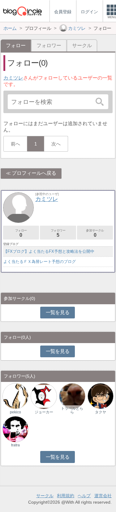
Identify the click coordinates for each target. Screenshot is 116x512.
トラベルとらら (72, 410)
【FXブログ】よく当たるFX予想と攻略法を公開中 (48, 251)
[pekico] (15, 396)
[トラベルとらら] (72, 396)
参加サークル (95, 233)
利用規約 (65, 495)
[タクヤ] (101, 396)
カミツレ (13, 77)
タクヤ (100, 412)
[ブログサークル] (22, 11)
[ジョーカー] (44, 396)
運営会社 (103, 495)
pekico (15, 412)
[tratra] (15, 429)
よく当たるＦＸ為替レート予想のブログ (39, 261)
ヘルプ (84, 495)
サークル (82, 45)
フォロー (21, 233)
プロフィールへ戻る (34, 173)
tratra (15, 445)
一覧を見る (58, 312)
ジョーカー (44, 412)
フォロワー (49, 45)
